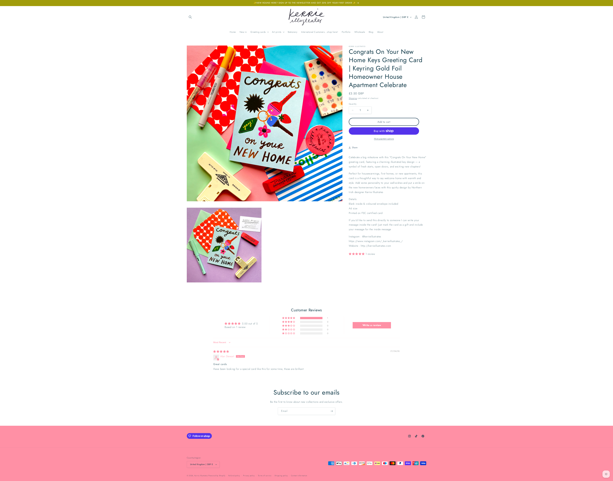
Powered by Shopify (216, 475)
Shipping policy (281, 475)
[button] (190, 17)
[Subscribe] (331, 411)
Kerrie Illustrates (201, 475)
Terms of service (265, 475)
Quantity (352, 103)
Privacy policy (249, 475)
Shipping (353, 98)
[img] (221, 351)
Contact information (299, 475)
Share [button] (355, 147)
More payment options (384, 138)
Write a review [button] (372, 325)
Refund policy (234, 475)
